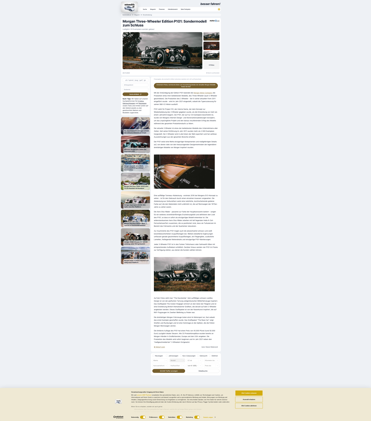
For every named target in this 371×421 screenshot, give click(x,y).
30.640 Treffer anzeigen (169, 371)
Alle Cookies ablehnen (249, 406)
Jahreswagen (173, 356)
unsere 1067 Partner (144, 395)
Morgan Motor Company (203, 93)
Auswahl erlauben (249, 399)
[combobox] (153, 360)
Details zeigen (208, 417)
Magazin (137, 15)
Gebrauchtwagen (129, 103)
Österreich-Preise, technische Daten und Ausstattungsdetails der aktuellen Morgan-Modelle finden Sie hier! (186, 85)
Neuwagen (142, 103)
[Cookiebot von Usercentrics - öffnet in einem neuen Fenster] (118, 417)
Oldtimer (215, 356)
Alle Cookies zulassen (249, 393)
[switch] (162, 417)
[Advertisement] (236, 29)
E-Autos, (141, 101)
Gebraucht (203, 356)
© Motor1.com (159, 347)
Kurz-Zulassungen (189, 356)
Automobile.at (127, 15)
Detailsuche (203, 371)
